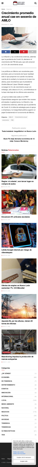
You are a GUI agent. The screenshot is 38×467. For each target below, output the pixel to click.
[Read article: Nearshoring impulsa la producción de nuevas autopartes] (19, 342)
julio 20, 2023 (6, 255)
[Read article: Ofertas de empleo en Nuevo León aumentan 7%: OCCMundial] (19, 270)
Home (3, 9)
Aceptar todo (23, 461)
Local (5, 177)
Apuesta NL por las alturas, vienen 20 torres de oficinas (17, 322)
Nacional (5, 408)
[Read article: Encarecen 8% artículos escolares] (19, 202)
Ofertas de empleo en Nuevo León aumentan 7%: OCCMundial (16, 286)
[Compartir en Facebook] (6, 51)
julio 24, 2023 (6, 219)
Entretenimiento (8, 385)
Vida (3, 435)
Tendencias (6, 427)
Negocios (9, 9)
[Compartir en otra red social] (32, 51)
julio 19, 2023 (6, 291)
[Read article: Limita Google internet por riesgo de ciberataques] (19, 235)
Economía (6, 212)
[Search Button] (35, 3)
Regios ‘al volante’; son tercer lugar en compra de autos (18, 182)
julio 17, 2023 (6, 326)
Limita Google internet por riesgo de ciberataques (17, 251)
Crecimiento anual (21, 117)
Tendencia (6, 423)
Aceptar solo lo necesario (24, 457)
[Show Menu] (2, 3)
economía (6, 120)
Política (5, 416)
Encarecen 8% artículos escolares (16, 216)
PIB (12, 120)
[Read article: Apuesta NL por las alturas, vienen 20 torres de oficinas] (19, 306)
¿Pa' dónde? (6, 373)
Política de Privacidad (19, 453)
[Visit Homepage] (19, 3)
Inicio (3, 459)
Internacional (7, 396)
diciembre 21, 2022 (7, 24)
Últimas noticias (8, 431)
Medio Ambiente (8, 404)
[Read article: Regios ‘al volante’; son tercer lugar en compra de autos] (19, 166)
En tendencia (8, 245)
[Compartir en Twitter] (15, 51)
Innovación (6, 393)
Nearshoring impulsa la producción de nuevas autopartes (17, 357)
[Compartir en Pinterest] (24, 51)
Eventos (5, 389)
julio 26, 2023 (6, 186)
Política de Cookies (18, 452)
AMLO (11, 117)
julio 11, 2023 (6, 362)
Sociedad (5, 419)
